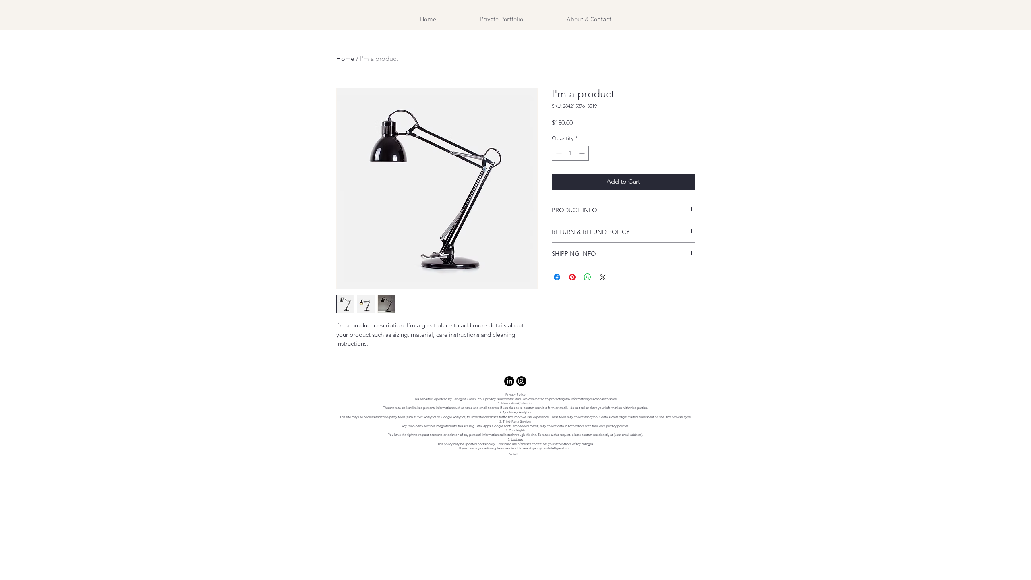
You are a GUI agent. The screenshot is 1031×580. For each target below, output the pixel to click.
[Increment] (583, 153)
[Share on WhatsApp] (587, 277)
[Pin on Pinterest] (572, 277)
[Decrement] (558, 153)
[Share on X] (603, 277)
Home (345, 58)
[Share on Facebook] (557, 277)
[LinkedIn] (509, 381)
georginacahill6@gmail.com (551, 448)
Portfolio (514, 454)
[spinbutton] (570, 153)
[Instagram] (521, 381)
